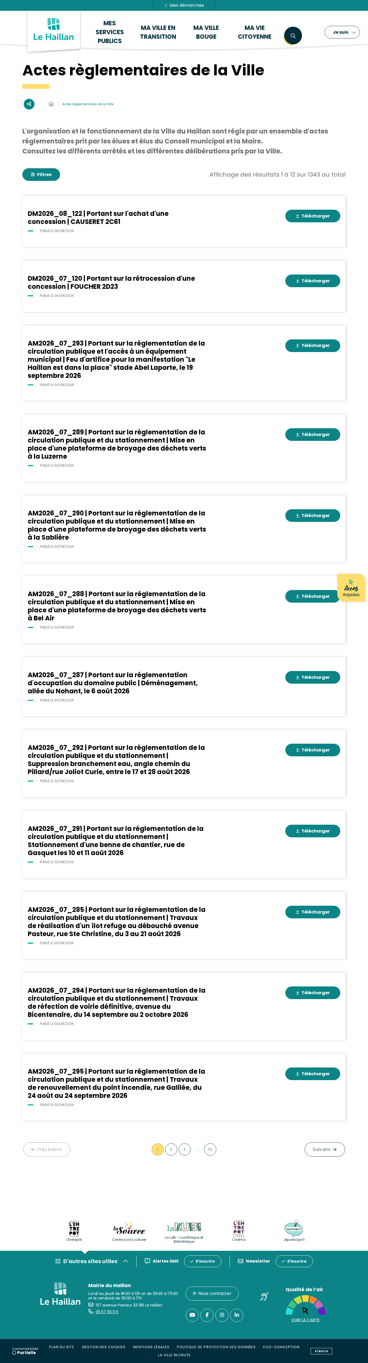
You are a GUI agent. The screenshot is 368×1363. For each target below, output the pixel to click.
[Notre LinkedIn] (236, 1315)
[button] (293, 36)
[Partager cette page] (29, 104)
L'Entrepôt (74, 1239)
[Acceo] (264, 1297)
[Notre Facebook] (207, 1315)
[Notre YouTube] (192, 1315)
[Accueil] (51, 104)
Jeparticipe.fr (294, 1239)
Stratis (321, 1351)
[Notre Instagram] (221, 1315)
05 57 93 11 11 (107, 1312)
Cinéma (239, 1239)
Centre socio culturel (129, 1239)
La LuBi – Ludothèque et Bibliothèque (184, 1239)
